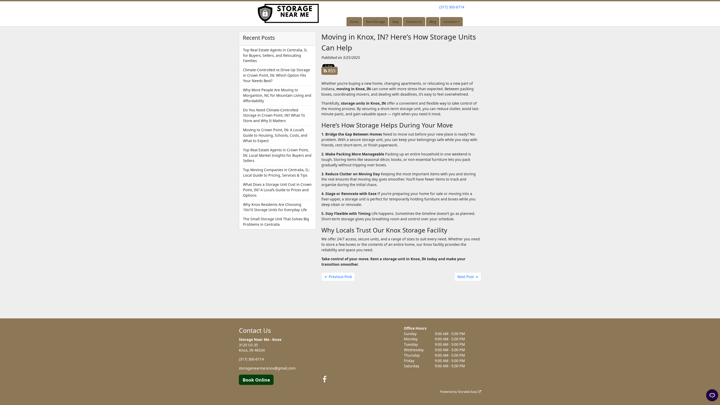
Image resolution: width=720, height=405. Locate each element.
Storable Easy (468, 391)
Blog (433, 22)
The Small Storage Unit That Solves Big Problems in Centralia (276, 221)
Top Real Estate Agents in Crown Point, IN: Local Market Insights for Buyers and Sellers (277, 155)
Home (354, 22)
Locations (450, 22)
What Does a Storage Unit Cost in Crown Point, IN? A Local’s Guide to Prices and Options (277, 190)
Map (395, 22)
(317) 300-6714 (451, 7)
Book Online (256, 380)
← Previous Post (338, 276)
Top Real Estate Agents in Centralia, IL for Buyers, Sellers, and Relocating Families (275, 55)
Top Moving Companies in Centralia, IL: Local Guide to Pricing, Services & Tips (276, 172)
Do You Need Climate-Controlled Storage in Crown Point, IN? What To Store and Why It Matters (274, 115)
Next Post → (467, 276)
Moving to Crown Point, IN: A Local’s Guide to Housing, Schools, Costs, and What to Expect (275, 135)
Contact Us (414, 22)
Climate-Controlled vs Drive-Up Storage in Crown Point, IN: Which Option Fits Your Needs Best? (276, 75)
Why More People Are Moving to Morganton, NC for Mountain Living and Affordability (277, 95)
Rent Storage (375, 22)
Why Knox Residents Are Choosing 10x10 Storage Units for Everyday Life (275, 207)
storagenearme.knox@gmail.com (267, 368)
